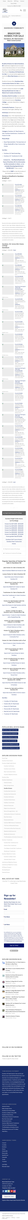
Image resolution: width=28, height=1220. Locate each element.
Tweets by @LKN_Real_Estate (10, 1058)
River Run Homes (8, 817)
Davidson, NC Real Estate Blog (12, 153)
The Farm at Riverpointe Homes (11, 825)
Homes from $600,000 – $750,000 (14, 534)
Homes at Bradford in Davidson (13, 176)
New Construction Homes (10, 771)
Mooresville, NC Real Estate (11, 709)
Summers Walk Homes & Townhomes (12, 822)
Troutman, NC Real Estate (11, 714)
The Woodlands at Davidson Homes (10, 1127)
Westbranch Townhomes (9, 851)
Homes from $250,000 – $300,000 (14, 526)
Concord (4, 1142)
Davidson (4, 1147)
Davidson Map (5, 777)
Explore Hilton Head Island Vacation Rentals (13, 1200)
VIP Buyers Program (6, 867)
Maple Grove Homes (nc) (9, 808)
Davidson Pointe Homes (9, 799)
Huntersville (4, 1151)
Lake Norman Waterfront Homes (9, 862)
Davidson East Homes (7, 1110)
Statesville (4, 1157)
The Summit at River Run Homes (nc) (12, 828)
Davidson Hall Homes (9, 797)
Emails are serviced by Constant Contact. (14, 941)
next (14, 482)
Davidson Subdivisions (11, 133)
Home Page (4, 758)
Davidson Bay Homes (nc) (10, 791)
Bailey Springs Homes (9, 785)
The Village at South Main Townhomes (12, 848)
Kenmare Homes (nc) (8, 805)
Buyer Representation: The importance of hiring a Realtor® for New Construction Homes (15, 144)
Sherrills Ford (5, 1155)
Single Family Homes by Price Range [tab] (13, 513)
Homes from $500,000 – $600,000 (14, 532)
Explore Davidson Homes (7, 1215)
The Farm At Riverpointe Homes (9, 1125)
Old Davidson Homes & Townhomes (12, 814)
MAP (12, 171)
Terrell (3, 1159)
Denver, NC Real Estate (10, 706)
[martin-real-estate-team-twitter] (6, 1191)
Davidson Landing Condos (10, 856)
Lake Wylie (4, 1164)
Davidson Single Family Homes (9, 763)
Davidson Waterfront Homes (10, 774)
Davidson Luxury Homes (9, 768)
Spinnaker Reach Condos (9, 859)
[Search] (20, 10)
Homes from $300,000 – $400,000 (14, 528)
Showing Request (6, 869)
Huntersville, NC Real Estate (11, 703)
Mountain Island (5, 1166)
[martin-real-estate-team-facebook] (3, 1191)
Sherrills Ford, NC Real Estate (11, 711)
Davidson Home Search (7, 760)
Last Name (7, 924)
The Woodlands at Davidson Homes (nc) (13, 837)
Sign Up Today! (14, 945)
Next (14, 250)
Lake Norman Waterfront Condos (9, 864)
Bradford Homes (8, 788)
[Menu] (24, 10)
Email (5, 909)
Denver (3, 1149)
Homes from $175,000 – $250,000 (14, 524)
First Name (7, 916)
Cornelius (4, 1144)
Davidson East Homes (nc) (10, 794)
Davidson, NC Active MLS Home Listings (13, 244)
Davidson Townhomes (7, 840)
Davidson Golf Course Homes (14, 539)
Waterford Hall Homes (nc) (10, 831)
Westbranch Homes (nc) (9, 834)
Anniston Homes (8, 782)
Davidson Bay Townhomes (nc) (11, 842)
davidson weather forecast (13, 1041)
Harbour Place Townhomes (10, 845)
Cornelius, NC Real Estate (11, 701)
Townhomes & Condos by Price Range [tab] (13, 553)
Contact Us (6, 160)
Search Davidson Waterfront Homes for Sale (14, 570)
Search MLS (13, 3)
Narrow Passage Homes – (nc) (11, 811)
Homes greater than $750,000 (14, 536)
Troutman (4, 1161)
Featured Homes (6, 872)
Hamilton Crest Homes (9, 802)
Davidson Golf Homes (9, 766)
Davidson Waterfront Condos (9, 853)
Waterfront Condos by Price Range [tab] (12, 549)
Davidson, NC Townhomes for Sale (13, 156)
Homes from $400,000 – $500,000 (14, 530)
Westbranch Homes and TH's (8, 1129)
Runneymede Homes (8, 819)
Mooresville (4, 1153)
